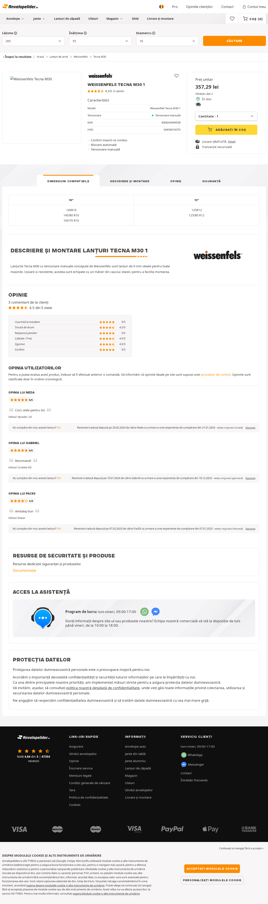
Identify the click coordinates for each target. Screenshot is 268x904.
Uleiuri (93, 19)
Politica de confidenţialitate (88, 797)
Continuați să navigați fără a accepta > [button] (241, 848)
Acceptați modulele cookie (212, 868)
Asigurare (76, 746)
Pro (175, 6)
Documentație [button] (24, 570)
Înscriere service (81, 768)
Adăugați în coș (230, 130)
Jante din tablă (135, 754)
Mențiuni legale (80, 775)
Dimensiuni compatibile (68, 181)
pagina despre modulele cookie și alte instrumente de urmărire (65, 885)
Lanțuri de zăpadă (67, 19)
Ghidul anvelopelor (83, 754)
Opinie (175, 181)
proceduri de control (216, 374)
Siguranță (211, 181)
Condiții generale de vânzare (89, 783)
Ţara (72, 790)
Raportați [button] (250, 427)
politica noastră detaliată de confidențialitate (103, 687)
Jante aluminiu (135, 761)
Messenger (196, 764)
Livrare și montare (160, 19)
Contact (227, 6)
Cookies (74, 805)
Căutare (235, 41)
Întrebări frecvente (194, 780)
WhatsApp (195, 755)
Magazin (112, 19)
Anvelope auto (135, 746)
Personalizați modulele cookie (212, 880)
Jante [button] (37, 19)
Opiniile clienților (199, 6)
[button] (230, 427)
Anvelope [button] (13, 19)
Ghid (135, 19)
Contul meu (256, 6)
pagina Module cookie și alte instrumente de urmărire (106, 893)
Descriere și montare (129, 181)
